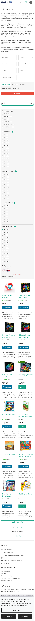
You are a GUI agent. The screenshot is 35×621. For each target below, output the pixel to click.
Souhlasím (24, 616)
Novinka (7, 116)
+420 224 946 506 (8, 552)
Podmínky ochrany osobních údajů (10, 578)
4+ (6, 145)
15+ (6, 180)
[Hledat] (21, 2)
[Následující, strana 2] (17, 527)
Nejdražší (22, 84)
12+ (6, 164)
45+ (6, 193)
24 (6, 261)
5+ (6, 148)
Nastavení (16, 610)
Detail (22, 387)
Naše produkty (9, 124)
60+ (6, 195)
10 (6, 253)
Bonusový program (6, 581)
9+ (6, 159)
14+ (6, 167)
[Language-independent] (8, 270)
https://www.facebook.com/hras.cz (14, 555)
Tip (6, 119)
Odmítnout (9, 616)
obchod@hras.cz (8, 550)
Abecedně (16, 88)
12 (6, 256)
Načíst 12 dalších (17, 522)
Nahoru (18, 536)
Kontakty (3, 573)
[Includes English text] (4, 270)
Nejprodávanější (6, 88)
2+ (6, 140)
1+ (6, 219)
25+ (6, 185)
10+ (6, 161)
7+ (6, 153)
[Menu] (31, 2)
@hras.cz (6, 563)
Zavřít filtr (17, 93)
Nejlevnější (15, 84)
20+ (6, 182)
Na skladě (8, 111)
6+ (6, 151)
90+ (6, 198)
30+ (6, 188)
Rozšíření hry (9, 127)
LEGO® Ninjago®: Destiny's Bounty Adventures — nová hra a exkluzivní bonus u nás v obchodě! (17, 590)
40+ (6, 190)
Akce (6, 114)
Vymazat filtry (16, 275)
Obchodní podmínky (6, 576)
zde (26, 606)
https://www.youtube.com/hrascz (13, 561)
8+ (6, 156)
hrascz (5, 558)
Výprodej (7, 122)
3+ (6, 143)
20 (6, 259)
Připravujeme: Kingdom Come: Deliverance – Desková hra (17, 596)
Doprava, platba (5, 571)
